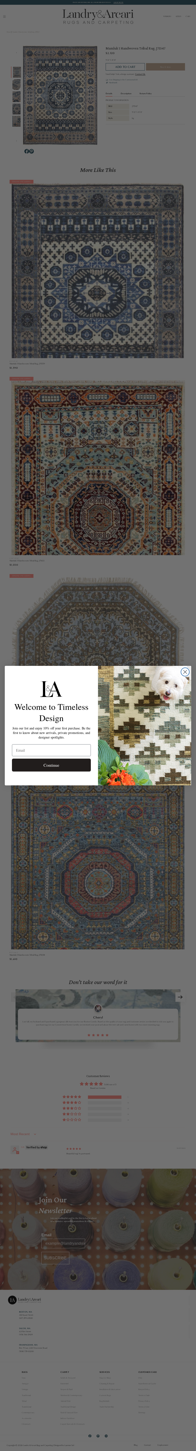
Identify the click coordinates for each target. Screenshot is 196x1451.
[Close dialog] (185, 672)
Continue (51, 765)
